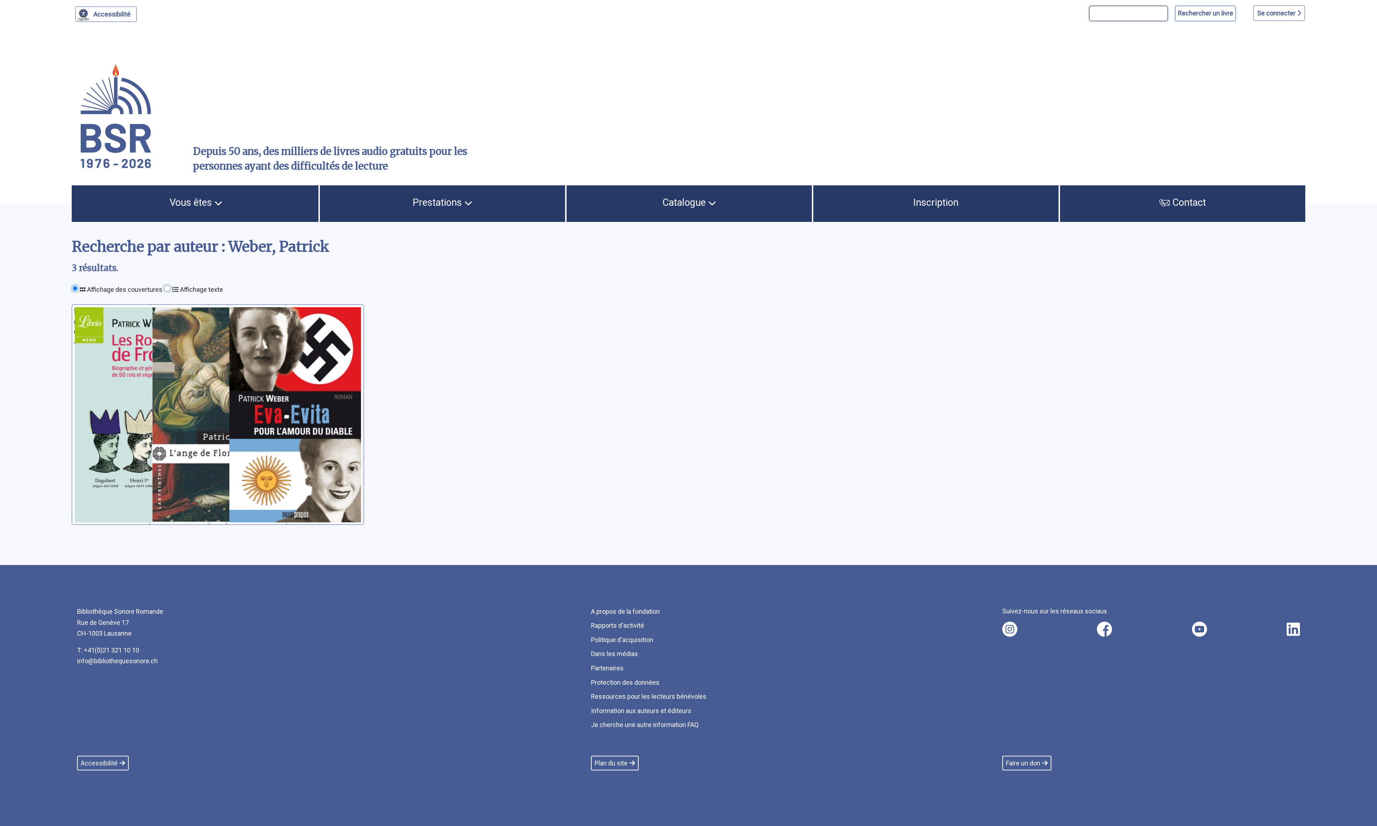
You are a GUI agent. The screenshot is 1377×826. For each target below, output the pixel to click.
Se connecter (1277, 13)
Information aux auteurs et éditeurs (641, 711)
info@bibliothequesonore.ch (117, 661)
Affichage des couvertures (124, 289)
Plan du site (611, 763)
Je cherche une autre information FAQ (645, 724)
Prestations (438, 202)
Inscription (936, 202)
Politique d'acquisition (622, 640)
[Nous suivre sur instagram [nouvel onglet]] (1009, 629)
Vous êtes (192, 202)
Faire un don (1023, 763)
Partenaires (607, 668)
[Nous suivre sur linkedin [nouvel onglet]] (1293, 629)
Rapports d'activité (617, 625)
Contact (1188, 202)
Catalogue (685, 202)
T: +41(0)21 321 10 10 (108, 650)
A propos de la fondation (625, 611)
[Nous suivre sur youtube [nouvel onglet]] (1199, 629)
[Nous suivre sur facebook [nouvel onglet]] (1104, 629)
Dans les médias (614, 654)
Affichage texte (201, 289)
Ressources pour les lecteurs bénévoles (648, 696)
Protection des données (625, 682)
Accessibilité (112, 14)
